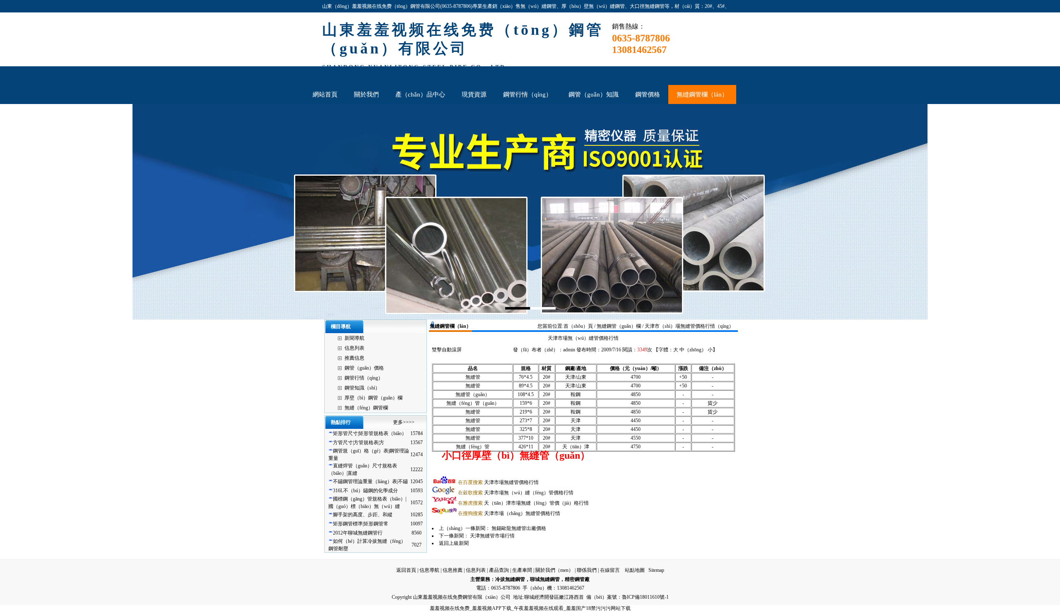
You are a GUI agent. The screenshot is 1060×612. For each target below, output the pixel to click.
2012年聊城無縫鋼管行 (358, 533)
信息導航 (429, 570)
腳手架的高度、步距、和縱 (363, 515)
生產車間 (522, 570)
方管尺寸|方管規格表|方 (358, 442)
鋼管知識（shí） (362, 388)
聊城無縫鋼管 (545, 579)
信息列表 (354, 348)
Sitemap (656, 570)
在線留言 (610, 570)
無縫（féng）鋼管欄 (366, 408)
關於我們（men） (554, 570)
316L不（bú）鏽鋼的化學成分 (365, 490)
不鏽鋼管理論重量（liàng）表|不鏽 (370, 481)
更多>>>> (403, 422)
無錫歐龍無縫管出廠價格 (518, 528)
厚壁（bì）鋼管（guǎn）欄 (373, 398)
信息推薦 (453, 570)
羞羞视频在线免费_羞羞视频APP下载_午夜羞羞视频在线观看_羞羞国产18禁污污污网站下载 (530, 608)
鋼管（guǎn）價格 (364, 368)
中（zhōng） (692, 350)
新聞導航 (354, 338)
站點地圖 (635, 570)
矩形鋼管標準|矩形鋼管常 (360, 524)
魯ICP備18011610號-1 (645, 597)
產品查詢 (499, 570)
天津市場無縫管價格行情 (498, 482)
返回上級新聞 (454, 543)
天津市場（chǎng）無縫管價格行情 (509, 513)
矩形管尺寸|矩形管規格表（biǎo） (370, 433)
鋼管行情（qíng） (363, 378)
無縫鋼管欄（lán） (450, 326)
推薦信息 (354, 358)
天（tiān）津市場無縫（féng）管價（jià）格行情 (523, 503)
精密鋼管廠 (577, 579)
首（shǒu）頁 (578, 326)
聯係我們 (587, 570)
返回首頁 (406, 570)
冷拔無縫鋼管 (510, 579)
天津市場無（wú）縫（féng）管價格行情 (515, 493)
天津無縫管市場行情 (492, 536)
